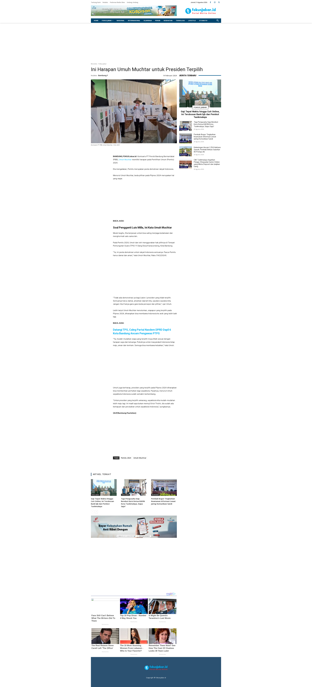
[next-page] (96, 511)
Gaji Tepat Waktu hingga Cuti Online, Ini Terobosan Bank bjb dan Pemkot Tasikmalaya (102, 502)
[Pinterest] (143, 464)
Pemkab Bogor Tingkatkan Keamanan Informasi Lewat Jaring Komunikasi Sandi (163, 501)
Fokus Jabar (102, 64)
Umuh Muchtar (125, 159)
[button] (217, 20)
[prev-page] (92, 511)
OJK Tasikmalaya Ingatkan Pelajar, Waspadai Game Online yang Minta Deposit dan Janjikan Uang (207, 163)
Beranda (94, 64)
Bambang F (103, 75)
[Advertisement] (156, 42)
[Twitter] (219, 2)
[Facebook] (210, 2)
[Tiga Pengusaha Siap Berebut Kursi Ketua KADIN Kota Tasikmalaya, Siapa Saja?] (134, 487)
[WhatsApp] (149, 464)
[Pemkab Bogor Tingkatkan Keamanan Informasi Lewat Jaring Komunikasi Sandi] (164, 487)
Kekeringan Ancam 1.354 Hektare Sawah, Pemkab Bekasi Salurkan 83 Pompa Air (207, 149)
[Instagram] (215, 2)
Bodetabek (155, 495)
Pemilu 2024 (126, 458)
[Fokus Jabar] (200, 11)
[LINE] (154, 464)
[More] (160, 464)
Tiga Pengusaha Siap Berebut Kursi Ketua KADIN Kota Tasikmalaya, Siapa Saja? (133, 502)
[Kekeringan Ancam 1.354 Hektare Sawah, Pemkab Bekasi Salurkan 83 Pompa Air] (185, 151)
